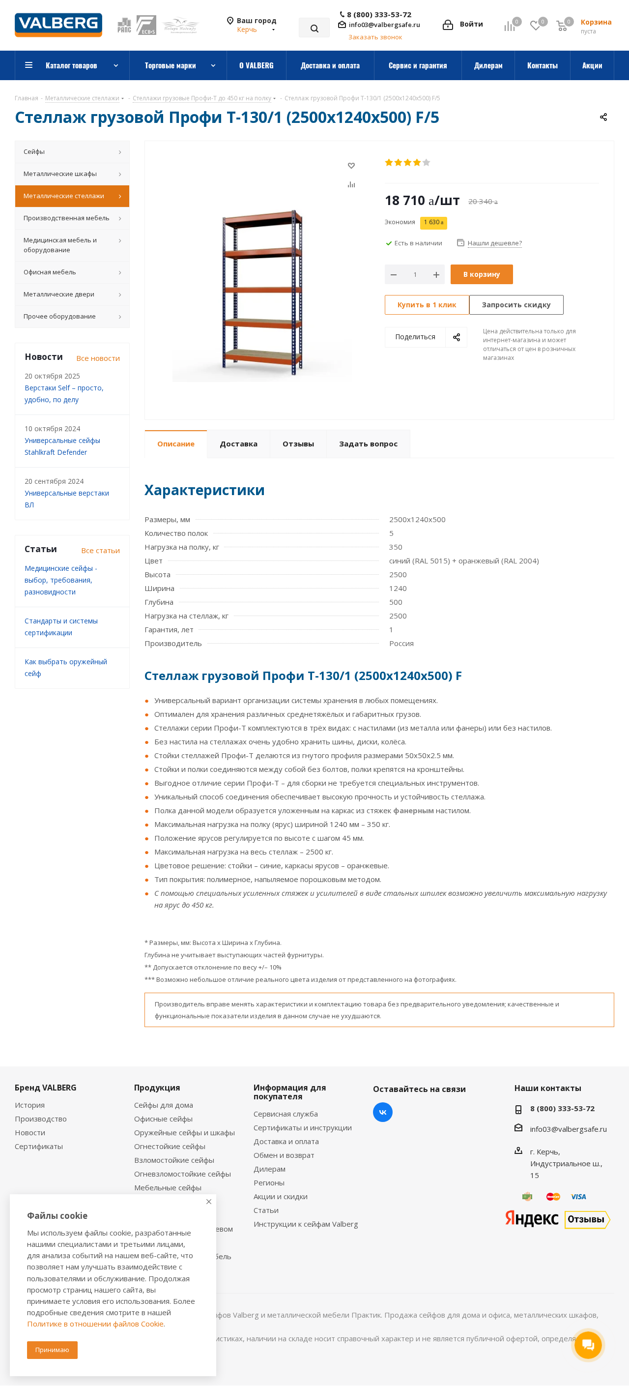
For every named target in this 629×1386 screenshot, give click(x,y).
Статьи (266, 1210)
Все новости (98, 358)
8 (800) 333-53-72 (379, 14)
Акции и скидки (281, 1196)
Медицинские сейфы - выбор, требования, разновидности (61, 579)
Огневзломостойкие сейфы (182, 1174)
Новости (30, 1132)
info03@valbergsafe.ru (384, 24)
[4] (417, 163)
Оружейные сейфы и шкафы (184, 1132)
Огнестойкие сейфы (169, 1146)
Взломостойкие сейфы (174, 1160)
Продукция (157, 1087)
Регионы (269, 1182)
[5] (426, 163)
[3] (408, 163)
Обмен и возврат (284, 1155)
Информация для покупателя (290, 1092)
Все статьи (100, 550)
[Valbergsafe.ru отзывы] (558, 1218)
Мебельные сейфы (167, 1187)
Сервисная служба (286, 1114)
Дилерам (270, 1169)
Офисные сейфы (163, 1118)
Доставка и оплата (286, 1141)
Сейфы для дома (163, 1105)
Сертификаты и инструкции (303, 1127)
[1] (389, 163)
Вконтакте (383, 1112)
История (30, 1105)
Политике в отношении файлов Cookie (95, 1323)
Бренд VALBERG (46, 1087)
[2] (398, 163)
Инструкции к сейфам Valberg (306, 1224)
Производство (41, 1118)
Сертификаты (39, 1146)
